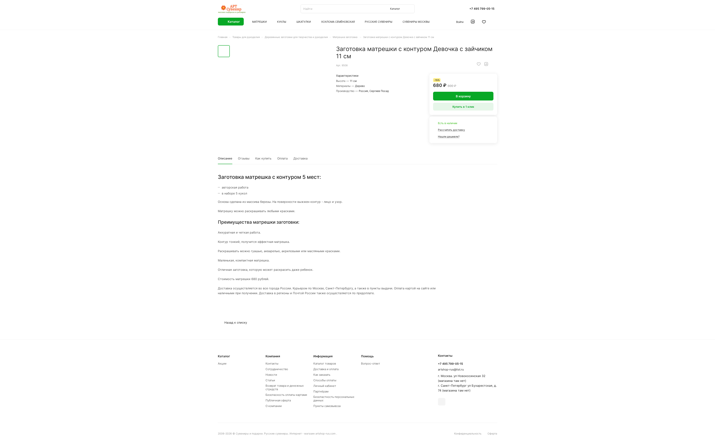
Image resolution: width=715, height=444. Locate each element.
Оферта (492, 433)
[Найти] (410, 8)
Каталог (224, 356)
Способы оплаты (324, 380)
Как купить (263, 158)
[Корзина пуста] (495, 21)
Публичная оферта (278, 400)
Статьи (270, 380)
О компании (274, 406)
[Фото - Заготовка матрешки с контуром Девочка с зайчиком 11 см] (280, 93)
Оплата (282, 158)
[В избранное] (479, 64)
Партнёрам (320, 391)
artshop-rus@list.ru (451, 369)
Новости (271, 374)
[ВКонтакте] (441, 401)
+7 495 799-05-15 (481, 8)
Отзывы (244, 158)
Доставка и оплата (326, 369)
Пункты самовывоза (327, 406)
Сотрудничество (277, 369)
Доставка (300, 158)
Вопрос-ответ (370, 363)
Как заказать (321, 374)
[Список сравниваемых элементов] (473, 21)
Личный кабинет (324, 386)
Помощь (367, 356)
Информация (323, 356)
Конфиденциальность (468, 433)
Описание (225, 158)
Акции (222, 363)
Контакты (272, 363)
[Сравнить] (486, 64)
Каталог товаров (324, 363)
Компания (273, 356)
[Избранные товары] (484, 21)
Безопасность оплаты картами (286, 395)
